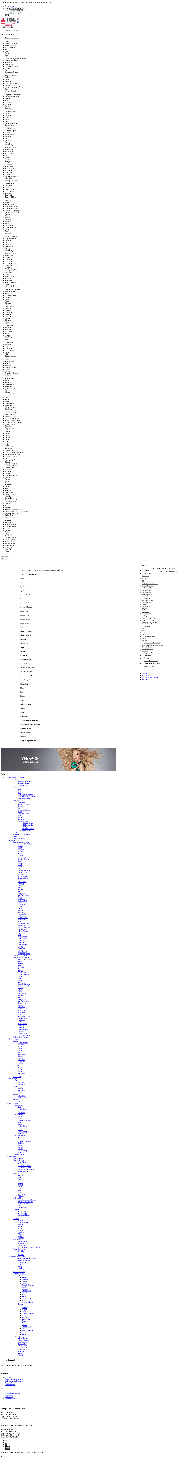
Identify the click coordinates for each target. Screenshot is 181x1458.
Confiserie (24, 627)
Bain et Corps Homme (27, 680)
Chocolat (23, 639)
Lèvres (22, 696)
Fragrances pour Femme (27, 667)
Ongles (22, 700)
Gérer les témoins (11, 1399)
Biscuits (22, 647)
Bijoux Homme (24, 623)
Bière (22, 578)
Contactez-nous (10, 1385)
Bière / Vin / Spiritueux (28, 574)
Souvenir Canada (25, 728)
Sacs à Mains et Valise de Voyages (30, 724)
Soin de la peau (25, 704)
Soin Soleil (23, 716)
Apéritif (22, 591)
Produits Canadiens (26, 631)
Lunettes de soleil (25, 732)
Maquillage (24, 684)
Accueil (144, 674)
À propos (8, 1377)
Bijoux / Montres (26, 607)
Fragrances (24, 663)
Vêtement (23, 736)
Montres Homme (25, 619)
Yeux (21, 692)
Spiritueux (23, 587)
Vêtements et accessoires (29, 720)
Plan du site (9, 1397)
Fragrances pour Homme (27, 676)
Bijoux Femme (24, 611)
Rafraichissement (25, 659)
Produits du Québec (26, 603)
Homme (22, 712)
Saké (21, 599)
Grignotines (23, 655)
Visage (22, 688)
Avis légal (8, 1383)
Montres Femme (25, 615)
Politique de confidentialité (14, 1381)
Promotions (9, 1395)
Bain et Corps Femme (26, 671)
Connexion (10, 6)
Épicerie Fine (24, 643)
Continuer (4, 1369)
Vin (21, 583)
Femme (22, 708)
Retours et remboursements (14, 1379)
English (18, 13)
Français (21, 8)
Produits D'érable (25, 635)
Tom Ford (145, 679)
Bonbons (23, 651)
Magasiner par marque (28, 741)
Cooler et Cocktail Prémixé (28, 595)
